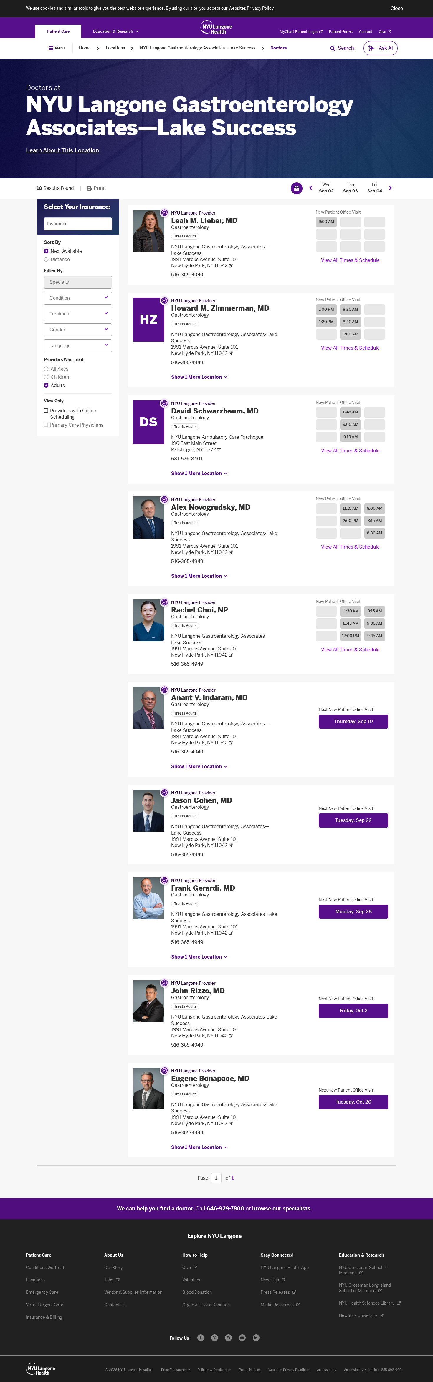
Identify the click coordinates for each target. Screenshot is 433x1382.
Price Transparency (175, 1370)
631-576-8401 (186, 458)
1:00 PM (326, 309)
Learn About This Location (62, 150)
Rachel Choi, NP (199, 610)
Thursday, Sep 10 (353, 721)
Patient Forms (341, 32)
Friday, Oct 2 (354, 1011)
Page (203, 1178)
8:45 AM (350, 412)
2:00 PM (350, 521)
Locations (115, 48)
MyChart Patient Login (299, 32)
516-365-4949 (187, 275)
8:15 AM (375, 521)
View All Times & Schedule (350, 260)
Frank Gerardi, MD (203, 888)
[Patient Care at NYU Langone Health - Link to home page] (216, 27)
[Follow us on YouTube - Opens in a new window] (242, 1337)
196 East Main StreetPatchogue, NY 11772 (194, 446)
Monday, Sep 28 (354, 911)
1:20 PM (326, 322)
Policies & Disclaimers (214, 1370)
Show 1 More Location (196, 377)
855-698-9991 (392, 1370)
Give (383, 32)
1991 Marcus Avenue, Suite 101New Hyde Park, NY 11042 (204, 262)
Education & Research (113, 31)
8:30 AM (374, 533)
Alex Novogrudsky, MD (210, 507)
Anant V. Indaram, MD (209, 697)
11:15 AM (350, 508)
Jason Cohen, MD (201, 800)
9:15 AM (350, 437)
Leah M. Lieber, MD (204, 220)
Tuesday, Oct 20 (353, 1102)
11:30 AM (350, 611)
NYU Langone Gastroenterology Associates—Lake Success (197, 48)
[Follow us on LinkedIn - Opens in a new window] (256, 1337)
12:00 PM (350, 636)
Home (85, 48)
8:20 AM (350, 309)
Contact (365, 32)
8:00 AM (375, 508)
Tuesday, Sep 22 (353, 820)
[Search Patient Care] (333, 48)
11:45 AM (351, 623)
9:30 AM (374, 623)
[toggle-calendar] (297, 188)
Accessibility (326, 1370)
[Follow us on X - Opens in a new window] (214, 1337)
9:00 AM (326, 222)
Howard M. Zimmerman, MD (220, 308)
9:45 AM (374, 636)
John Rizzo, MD (198, 990)
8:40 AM (350, 322)
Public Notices (250, 1370)
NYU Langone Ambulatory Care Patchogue (217, 437)
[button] (397, 8)
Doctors (278, 48)
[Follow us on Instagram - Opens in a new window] (228, 1337)
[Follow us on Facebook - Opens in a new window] (200, 1337)
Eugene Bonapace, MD (210, 1078)
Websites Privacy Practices (288, 1370)
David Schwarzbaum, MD (215, 411)
